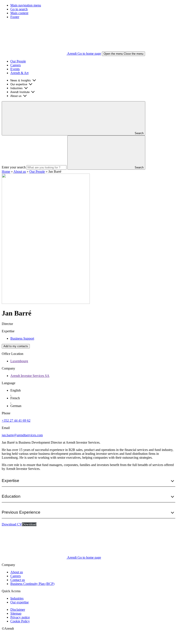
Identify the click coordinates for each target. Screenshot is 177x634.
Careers (15, 65)
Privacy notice (20, 617)
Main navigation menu (25, 5)
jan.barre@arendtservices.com (22, 435)
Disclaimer (17, 609)
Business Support (22, 338)
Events (15, 69)
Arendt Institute (20, 92)
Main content (19, 13)
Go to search (19, 9)
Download (29, 524)
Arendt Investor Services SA (29, 376)
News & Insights (20, 80)
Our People (18, 61)
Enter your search (14, 167)
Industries (16, 88)
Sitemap (15, 613)
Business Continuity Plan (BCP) (32, 584)
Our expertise (18, 84)
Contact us (17, 580)
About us (16, 96)
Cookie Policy (20, 621)
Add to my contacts (15, 346)
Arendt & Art (19, 73)
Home (6, 171)
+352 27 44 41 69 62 (16, 420)
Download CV (12, 524)
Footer (14, 17)
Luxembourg (19, 361)
